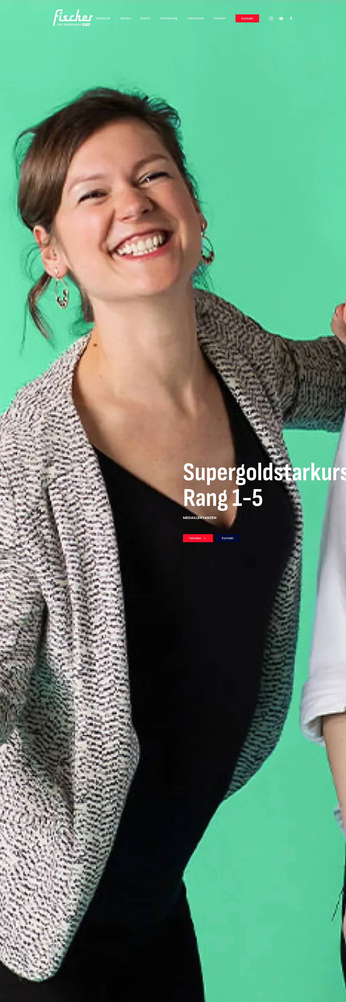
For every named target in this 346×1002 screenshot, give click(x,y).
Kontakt (219, 18)
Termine (195, 538)
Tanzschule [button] (195, 18)
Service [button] (125, 18)
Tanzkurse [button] (102, 18)
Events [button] (145, 18)
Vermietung (168, 18)
